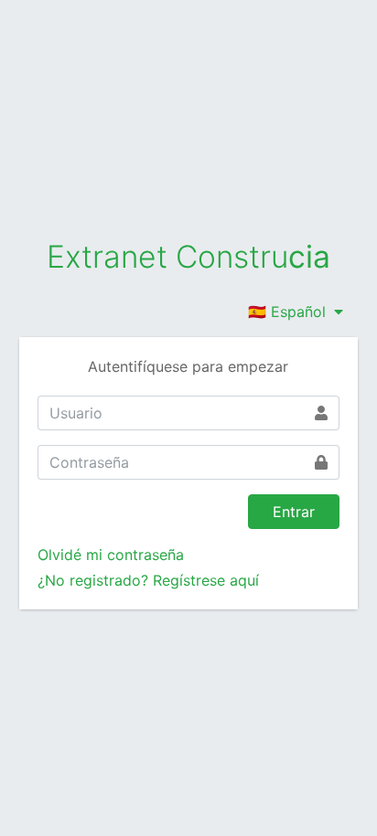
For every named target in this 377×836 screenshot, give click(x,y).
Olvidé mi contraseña (111, 554)
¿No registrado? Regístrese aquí (148, 580)
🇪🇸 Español (289, 311)
